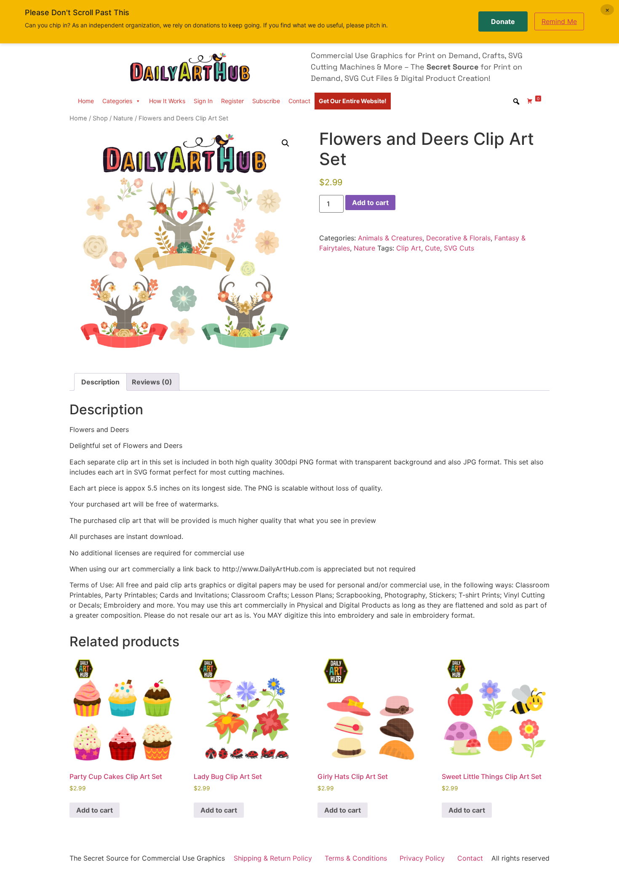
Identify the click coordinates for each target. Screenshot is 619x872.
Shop (100, 118)
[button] (285, 143)
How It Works (167, 100)
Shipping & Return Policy (273, 858)
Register (232, 100)
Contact (299, 100)
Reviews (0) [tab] (152, 382)
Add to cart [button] (94, 810)
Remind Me (559, 21)
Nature (123, 118)
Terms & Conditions (356, 858)
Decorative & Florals (458, 238)
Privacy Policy (422, 858)
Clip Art (408, 248)
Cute (432, 248)
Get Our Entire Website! (353, 100)
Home (86, 100)
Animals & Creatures (390, 238)
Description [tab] (100, 382)
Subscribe (266, 100)
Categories (117, 100)
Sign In (203, 100)
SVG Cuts (459, 248)
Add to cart (370, 202)
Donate (503, 21)
